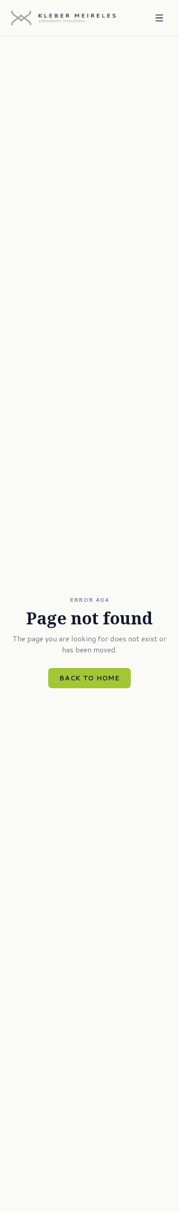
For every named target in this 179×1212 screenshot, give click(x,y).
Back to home (89, 678)
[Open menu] (159, 18)
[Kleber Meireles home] (63, 18)
